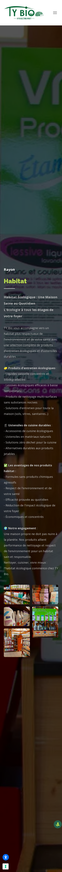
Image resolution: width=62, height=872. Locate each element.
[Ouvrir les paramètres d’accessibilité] (6, 857)
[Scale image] (17, 594)
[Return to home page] (24, 13)
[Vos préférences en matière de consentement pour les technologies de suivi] (6, 866)
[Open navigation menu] (55, 13)
